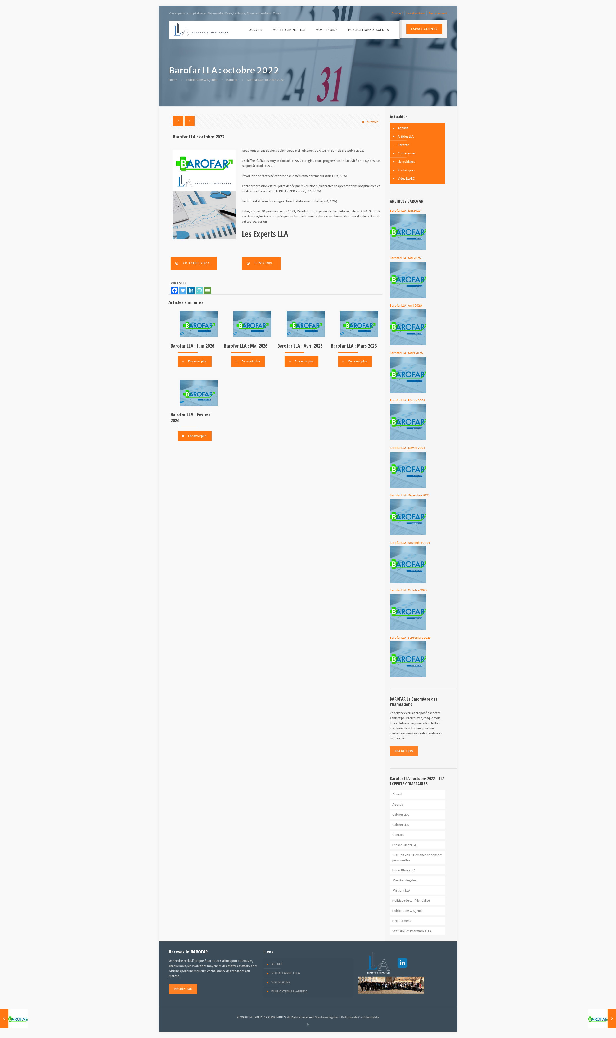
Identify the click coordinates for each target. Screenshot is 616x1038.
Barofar (231, 80)
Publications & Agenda (201, 80)
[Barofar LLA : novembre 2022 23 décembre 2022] (602, 1018)
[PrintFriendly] (199, 290)
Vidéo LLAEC (406, 178)
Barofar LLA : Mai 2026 (245, 345)
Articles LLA (406, 136)
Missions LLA (401, 890)
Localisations (416, 13)
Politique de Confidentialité (360, 1017)
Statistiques (406, 170)
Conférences (407, 153)
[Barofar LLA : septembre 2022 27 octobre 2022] (14, 1018)
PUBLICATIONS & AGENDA (289, 991)
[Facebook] (174, 290)
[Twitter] (182, 290)
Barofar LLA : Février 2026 (190, 417)
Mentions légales (404, 880)
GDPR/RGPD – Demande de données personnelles (417, 857)
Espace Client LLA (404, 845)
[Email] (207, 290)
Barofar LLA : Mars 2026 (354, 345)
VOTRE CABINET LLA (285, 973)
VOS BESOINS (280, 982)
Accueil (397, 794)
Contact (397, 13)
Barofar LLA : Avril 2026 (299, 345)
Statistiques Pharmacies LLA (411, 931)
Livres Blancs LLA (403, 870)
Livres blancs (406, 162)
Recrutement (438, 13)
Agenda (403, 128)
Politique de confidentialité (411, 900)
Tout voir (371, 122)
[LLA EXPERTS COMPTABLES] (201, 30)
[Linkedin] (191, 290)
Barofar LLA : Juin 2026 (192, 345)
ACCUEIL (277, 964)
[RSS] (307, 1024)
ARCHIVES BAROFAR (406, 201)
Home (173, 80)
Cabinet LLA (400, 814)
